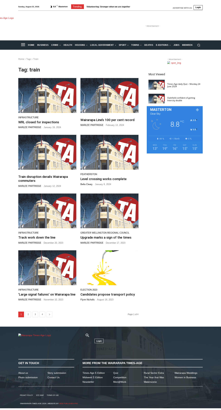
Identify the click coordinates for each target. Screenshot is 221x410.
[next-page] (49, 314)
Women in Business (185, 377)
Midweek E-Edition (93, 377)
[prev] (136, 6)
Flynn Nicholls (87, 299)
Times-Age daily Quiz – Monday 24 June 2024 (183, 85)
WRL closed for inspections (38, 122)
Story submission (56, 373)
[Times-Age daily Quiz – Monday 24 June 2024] (156, 85)
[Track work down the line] (47, 211)
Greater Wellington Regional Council (104, 233)
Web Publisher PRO (68, 403)
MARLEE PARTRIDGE (29, 127)
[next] (142, 6)
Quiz (115, 373)
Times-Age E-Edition (94, 373)
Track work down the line (36, 237)
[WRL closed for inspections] (47, 95)
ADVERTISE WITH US (182, 8)
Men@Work (119, 381)
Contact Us (53, 377)
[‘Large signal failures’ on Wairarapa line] (47, 267)
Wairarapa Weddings (186, 373)
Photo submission (28, 377)
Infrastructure (28, 117)
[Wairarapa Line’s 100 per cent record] (109, 95)
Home (21, 58)
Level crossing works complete (103, 179)
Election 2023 (88, 290)
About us (23, 373)
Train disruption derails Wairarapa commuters (43, 179)
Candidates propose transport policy (107, 294)
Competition (119, 377)
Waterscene (150, 381)
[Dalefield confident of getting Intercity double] (156, 99)
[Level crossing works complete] (109, 152)
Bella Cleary (86, 184)
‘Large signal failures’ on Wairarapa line (46, 294)
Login (198, 7)
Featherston (88, 174)
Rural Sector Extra (154, 373)
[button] (199, 45)
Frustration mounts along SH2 (104, 7)
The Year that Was (154, 377)
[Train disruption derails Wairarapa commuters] (47, 152)
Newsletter (88, 381)
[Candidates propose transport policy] (109, 267)
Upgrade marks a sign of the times (105, 237)
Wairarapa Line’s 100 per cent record (107, 120)
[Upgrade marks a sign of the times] (109, 211)
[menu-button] (23, 45)
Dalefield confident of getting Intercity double (181, 99)
